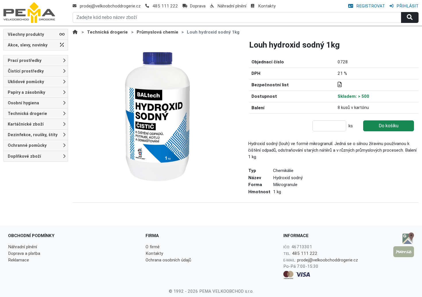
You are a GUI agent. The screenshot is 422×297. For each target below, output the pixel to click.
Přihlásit (407, 6)
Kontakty (267, 6)
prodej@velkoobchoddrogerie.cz (110, 6)
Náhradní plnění (231, 6)
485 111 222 (165, 6)
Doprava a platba (24, 253)
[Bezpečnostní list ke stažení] (340, 84)
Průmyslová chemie (157, 32)
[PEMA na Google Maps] (403, 238)
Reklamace (18, 260)
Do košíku (388, 125)
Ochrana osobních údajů (168, 260)
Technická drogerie (107, 32)
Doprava (198, 6)
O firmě (153, 246)
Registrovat (370, 6)
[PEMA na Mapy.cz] (403, 251)
